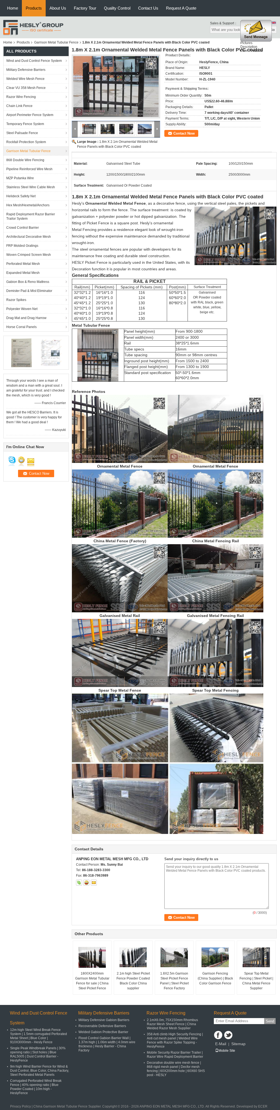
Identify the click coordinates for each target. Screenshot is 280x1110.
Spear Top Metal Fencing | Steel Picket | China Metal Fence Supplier (256, 981)
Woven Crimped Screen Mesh (28, 255)
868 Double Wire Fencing (25, 160)
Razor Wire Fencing (21, 97)
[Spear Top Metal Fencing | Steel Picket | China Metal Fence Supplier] (256, 957)
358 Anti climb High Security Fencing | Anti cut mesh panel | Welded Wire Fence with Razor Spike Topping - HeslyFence (175, 1040)
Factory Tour (85, 8)
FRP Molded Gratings (22, 246)
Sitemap (238, 1044)
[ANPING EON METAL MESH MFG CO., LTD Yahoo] (86, 883)
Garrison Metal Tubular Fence (56, 42)
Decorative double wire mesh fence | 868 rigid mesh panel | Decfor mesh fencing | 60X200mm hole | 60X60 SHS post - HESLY (176, 1069)
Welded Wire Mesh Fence (25, 79)
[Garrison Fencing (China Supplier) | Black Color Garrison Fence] (215, 957)
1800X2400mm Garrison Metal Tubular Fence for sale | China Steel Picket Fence (92, 981)
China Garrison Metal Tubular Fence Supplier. (67, 1106)
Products (34, 8)
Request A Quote (181, 8)
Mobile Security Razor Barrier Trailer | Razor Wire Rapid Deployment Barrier (175, 1055)
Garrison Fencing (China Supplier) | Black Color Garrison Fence (215, 978)
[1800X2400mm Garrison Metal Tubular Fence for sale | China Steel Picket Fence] (92, 957)
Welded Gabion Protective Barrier (103, 1032)
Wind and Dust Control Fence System (34, 61)
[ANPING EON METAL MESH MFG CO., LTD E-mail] (94, 883)
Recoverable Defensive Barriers (102, 1026)
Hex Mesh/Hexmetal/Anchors (27, 205)
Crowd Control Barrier (22, 228)
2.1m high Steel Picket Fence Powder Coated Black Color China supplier (133, 981)
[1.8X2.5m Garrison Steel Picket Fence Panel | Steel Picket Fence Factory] (174, 957)
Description (248, 47)
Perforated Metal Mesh (23, 264)
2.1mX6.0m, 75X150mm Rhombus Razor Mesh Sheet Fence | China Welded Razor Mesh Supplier (172, 1024)
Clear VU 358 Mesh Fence (26, 88)
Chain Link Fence (19, 106)
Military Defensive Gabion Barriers (103, 1020)
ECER (262, 1106)
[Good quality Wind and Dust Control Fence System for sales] (21, 352)
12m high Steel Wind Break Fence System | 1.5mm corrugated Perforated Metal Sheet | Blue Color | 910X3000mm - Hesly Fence (38, 1036)
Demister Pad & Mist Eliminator (29, 291)
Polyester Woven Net (21, 309)
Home (12, 8)
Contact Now (184, 133)
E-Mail (220, 1044)
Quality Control (117, 8)
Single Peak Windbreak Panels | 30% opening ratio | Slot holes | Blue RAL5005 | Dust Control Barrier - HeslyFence (38, 1054)
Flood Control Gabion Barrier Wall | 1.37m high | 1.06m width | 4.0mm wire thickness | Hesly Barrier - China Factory (106, 1044)
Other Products (251, 51)
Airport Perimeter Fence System (29, 115)
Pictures (246, 43)
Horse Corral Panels (21, 327)
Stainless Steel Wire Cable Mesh (30, 187)
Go (272, 30)
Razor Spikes (16, 300)
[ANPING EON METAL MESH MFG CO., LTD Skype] (79, 883)
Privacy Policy (20, 1106)
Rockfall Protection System (26, 142)
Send (270, 1021)
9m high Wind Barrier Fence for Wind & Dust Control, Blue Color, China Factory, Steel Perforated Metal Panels (39, 1071)
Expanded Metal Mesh (23, 273)
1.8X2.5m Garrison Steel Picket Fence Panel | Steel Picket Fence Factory (174, 981)
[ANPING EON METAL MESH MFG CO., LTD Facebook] (218, 1035)
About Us (57, 8)
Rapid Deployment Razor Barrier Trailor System (30, 216)
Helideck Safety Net (21, 196)
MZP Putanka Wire (20, 178)
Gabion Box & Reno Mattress (27, 282)
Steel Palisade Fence (22, 133)
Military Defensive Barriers (25, 70)
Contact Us (148, 8)
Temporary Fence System (25, 124)
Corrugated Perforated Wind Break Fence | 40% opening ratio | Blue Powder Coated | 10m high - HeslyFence (36, 1087)
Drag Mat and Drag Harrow (26, 318)
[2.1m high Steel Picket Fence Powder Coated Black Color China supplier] (133, 957)
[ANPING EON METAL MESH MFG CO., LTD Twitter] (228, 1035)
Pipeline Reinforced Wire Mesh (29, 169)
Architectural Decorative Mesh (28, 237)
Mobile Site (226, 1051)
